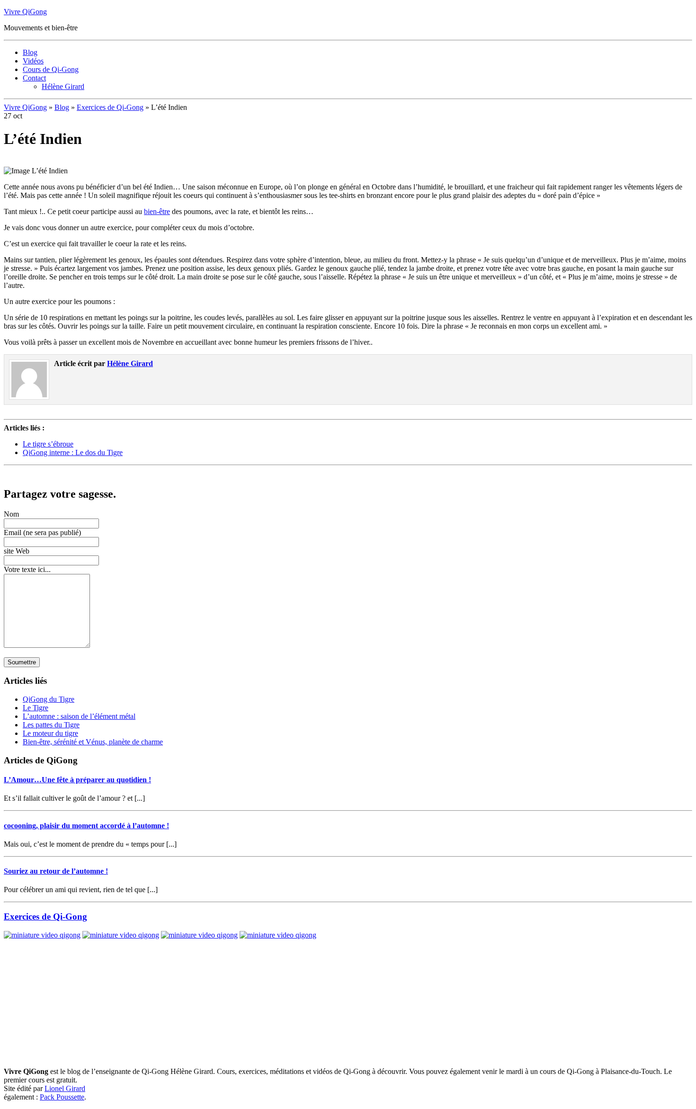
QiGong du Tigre (48, 699)
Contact (34, 78)
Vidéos (33, 61)
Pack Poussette (62, 1097)
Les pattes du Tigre (51, 725)
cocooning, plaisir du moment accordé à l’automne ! (86, 826)
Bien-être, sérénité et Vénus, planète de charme (93, 742)
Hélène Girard (63, 86)
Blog (30, 52)
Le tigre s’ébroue (48, 444)
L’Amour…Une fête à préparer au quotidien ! (77, 780)
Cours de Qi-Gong (51, 69)
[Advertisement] (114, 472)
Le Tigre (35, 708)
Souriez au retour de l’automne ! (56, 871)
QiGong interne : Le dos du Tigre (73, 452)
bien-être (157, 211)
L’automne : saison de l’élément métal (79, 716)
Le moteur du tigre (50, 733)
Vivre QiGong (25, 12)
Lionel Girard (65, 1088)
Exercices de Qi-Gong (110, 107)
